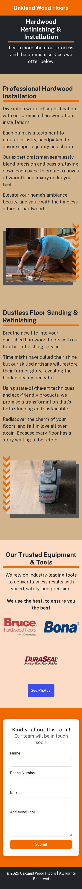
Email (15, 792)
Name (15, 753)
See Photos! (41, 690)
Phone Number (23, 773)
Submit (41, 844)
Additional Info (22, 812)
